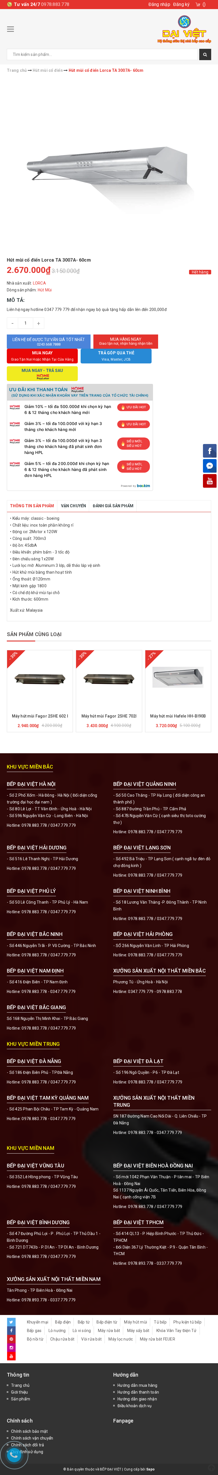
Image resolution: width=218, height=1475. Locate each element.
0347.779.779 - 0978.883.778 (155, 991)
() (204, 4)
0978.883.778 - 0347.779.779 (49, 991)
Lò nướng (57, 1330)
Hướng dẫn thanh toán (138, 1392)
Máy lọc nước (120, 1339)
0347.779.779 (63, 825)
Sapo (150, 1469)
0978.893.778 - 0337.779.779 (155, 1263)
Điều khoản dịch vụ (135, 1406)
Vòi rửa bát (91, 1339)
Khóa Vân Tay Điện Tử (176, 1330)
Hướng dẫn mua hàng (138, 1385)
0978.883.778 (55, 4)
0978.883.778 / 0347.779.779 (49, 1186)
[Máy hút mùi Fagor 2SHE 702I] (109, 678)
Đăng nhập (159, 4)
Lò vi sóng (82, 1330)
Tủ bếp (160, 1322)
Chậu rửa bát (62, 1339)
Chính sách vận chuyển (32, 1438)
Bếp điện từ (107, 1322)
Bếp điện (63, 1322)
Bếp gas (34, 1330)
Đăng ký (181, 4)
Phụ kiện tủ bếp (187, 1322)
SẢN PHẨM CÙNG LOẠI (34, 634)
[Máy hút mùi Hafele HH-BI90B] (178, 678)
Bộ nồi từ (35, 1339)
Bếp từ (84, 1322)
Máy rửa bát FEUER (157, 1339)
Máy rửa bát (109, 1330)
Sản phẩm (20, 1399)
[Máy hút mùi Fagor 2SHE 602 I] (40, 678)
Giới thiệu (19, 1392)
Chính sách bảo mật (29, 1431)
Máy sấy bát (138, 1330)
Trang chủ (20, 1385)
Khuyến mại (38, 1322)
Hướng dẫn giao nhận (137, 1399)
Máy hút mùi (135, 1322)
